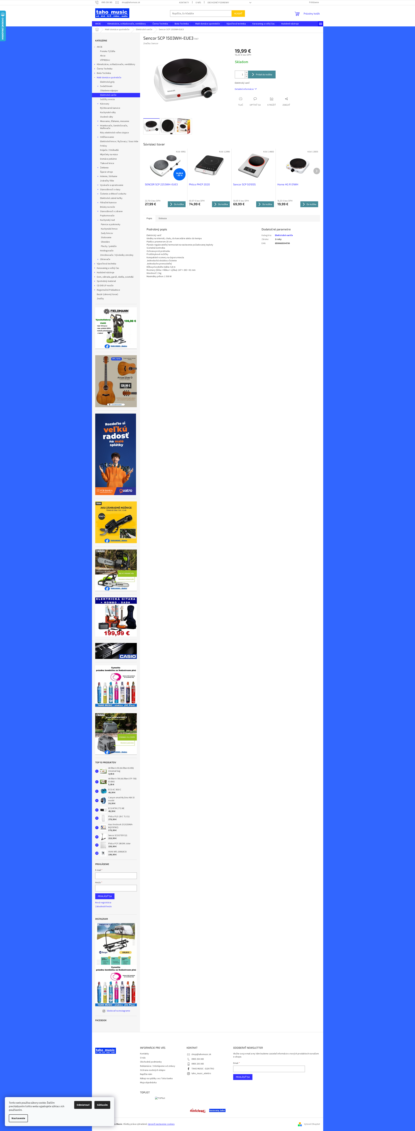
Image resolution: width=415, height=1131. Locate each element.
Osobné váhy (106, 117)
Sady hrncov (107, 233)
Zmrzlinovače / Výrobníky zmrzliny (116, 255)
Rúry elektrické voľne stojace (114, 132)
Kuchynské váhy (108, 112)
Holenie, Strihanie (108, 176)
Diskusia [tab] (163, 218)
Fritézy (103, 146)
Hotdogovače (106, 250)
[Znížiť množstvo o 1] (246, 76)
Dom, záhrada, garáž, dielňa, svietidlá (115, 277)
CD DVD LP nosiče (105, 285)
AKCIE (99, 47)
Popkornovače (107, 215)
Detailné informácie (244, 89)
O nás (198, 2)
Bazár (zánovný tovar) (107, 294)
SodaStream (106, 86)
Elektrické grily (107, 82)
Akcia (102, 55)
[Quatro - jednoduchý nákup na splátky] (115, 454)
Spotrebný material (106, 281)
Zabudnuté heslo (103, 906)
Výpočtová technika (106, 263)
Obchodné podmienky (218, 2)
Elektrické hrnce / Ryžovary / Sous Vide (119, 141)
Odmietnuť (83, 1105)
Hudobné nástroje (105, 272)
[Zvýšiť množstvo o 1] (246, 72)
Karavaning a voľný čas (108, 268)
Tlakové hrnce (107, 163)
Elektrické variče (108, 95)
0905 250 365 (197, 1059)
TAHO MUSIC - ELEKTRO (202, 1068)
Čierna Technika (104, 68)
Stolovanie (106, 237)
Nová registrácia (103, 902)
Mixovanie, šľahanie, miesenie (114, 121)
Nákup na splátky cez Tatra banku (156, 1078)
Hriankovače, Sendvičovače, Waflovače (114, 127)
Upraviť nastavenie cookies (161, 1124)
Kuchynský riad (107, 220)
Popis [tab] (149, 218)
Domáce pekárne (108, 159)
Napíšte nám (146, 1074)
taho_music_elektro (201, 1073)
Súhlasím (102, 1105)
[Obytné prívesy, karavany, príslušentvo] (217, 1110)
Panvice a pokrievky (110, 224)
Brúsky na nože (107, 207)
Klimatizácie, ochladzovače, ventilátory (116, 64)
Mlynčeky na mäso (109, 154)
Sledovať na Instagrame (118, 1010)
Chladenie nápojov (109, 90)
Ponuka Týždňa (107, 51)
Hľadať (238, 13)
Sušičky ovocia (107, 99)
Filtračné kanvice (108, 202)
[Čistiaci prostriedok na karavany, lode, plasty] (198, 1110)
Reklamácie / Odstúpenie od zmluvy (157, 1066)
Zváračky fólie (107, 180)
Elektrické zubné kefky (111, 198)
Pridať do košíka (264, 74)
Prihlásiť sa (105, 896)
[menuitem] (98, 23)
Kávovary (104, 103)
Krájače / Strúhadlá (109, 150)
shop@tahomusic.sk (201, 1054)
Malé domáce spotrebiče (109, 77)
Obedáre (105, 242)
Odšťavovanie (107, 137)
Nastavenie (18, 1118)
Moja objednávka (148, 1082)
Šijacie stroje (106, 172)
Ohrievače (105, 259)
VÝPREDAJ (105, 60)
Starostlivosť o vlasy (110, 189)
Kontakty (184, 2)
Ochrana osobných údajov (152, 1070)
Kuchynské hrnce (109, 229)
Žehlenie (104, 167)
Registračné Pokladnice (108, 290)
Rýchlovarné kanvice (110, 108)
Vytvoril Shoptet (312, 1124)
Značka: (150, 43)
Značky (100, 298)
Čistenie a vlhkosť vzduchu (113, 193)
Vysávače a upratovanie (111, 185)
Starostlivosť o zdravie (111, 211)
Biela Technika (104, 73)
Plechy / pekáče (109, 246)
